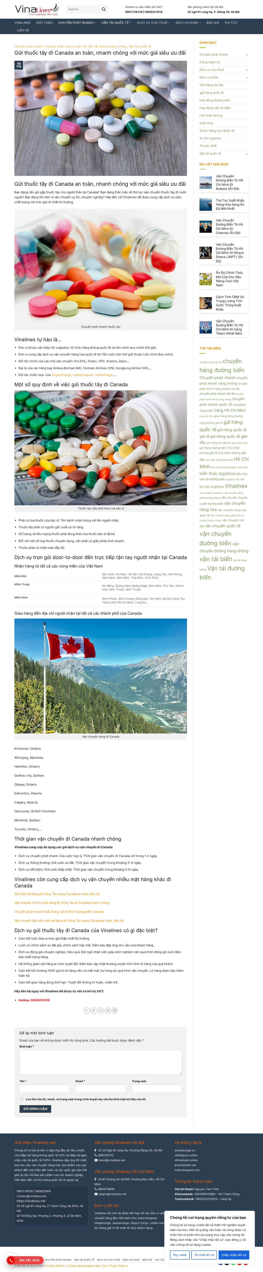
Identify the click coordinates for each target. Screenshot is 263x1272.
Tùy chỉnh (180, 1255)
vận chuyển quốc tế (222, 526)
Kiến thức (206, 123)
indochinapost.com (187, 1170)
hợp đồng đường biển (215, 100)
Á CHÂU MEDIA (54, 1265)
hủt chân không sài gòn (224, 467)
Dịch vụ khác (187, 23)
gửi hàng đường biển (213, 447)
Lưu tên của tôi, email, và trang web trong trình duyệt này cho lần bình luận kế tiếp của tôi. (86, 1099)
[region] (209, 1237)
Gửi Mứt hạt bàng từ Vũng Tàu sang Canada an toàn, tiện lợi (57, 894)
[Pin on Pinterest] (108, 1010)
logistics (230, 479)
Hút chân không (211, 115)
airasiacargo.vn (185, 1150)
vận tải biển (216, 559)
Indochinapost (147, 1218)
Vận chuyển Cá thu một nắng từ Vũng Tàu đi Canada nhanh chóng (61, 903)
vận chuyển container (211, 493)
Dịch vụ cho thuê (152, 23)
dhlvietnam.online (186, 1160)
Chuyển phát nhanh (76, 23)
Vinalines (22, 23)
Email (80, 1081)
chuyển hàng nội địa (211, 362)
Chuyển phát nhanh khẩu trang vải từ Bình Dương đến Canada (59, 912)
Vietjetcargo (103, 1223)
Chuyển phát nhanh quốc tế (65, 46)
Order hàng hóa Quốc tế (217, 131)
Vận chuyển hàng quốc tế (225, 515)
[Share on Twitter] (94, 1010)
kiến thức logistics (217, 473)
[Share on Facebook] (87, 1010)
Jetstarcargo (120, 1223)
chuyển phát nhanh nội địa (217, 393)
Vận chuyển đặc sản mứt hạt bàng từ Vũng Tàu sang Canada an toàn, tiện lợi (69, 920)
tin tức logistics (210, 138)
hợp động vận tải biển (215, 108)
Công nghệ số (210, 62)
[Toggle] (247, 54)
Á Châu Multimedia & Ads (83, 1265)
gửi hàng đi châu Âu (219, 442)
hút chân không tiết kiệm (219, 459)
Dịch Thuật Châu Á (115, 1265)
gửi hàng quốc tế (212, 93)
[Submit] (104, 9)
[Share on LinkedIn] (115, 1010)
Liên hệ (23, 30)
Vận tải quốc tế (115, 23)
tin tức (240, 479)
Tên (23, 1081)
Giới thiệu (44, 23)
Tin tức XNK (208, 146)
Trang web (139, 1081)
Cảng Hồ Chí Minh (230, 410)
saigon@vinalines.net (113, 1194)
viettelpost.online (186, 1155)
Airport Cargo (139, 1223)
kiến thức (243, 467)
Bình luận (27, 1046)
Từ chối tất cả (204, 1255)
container (239, 405)
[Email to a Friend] (101, 1010)
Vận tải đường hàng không (107, 46)
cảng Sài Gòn (206, 416)
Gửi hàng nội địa (211, 85)
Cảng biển (206, 410)
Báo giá (212, 23)
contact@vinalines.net (31, 1196)
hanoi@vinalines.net (112, 1160)
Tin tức (231, 23)
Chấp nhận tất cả (234, 1255)
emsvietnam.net (185, 1165)
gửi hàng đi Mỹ (239, 443)
